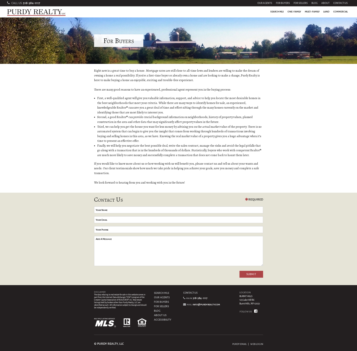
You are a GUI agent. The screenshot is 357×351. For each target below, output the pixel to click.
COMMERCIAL (340, 11)
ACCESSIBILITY (162, 319)
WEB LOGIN (256, 344)
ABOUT (325, 3)
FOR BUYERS (283, 3)
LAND (326, 11)
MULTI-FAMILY (312, 11)
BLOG (314, 3)
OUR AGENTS (264, 3)
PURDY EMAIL (239, 344)
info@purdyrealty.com (206, 304)
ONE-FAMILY (294, 11)
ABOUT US (160, 315)
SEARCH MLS (277, 11)
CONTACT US (340, 3)
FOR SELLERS (301, 3)
